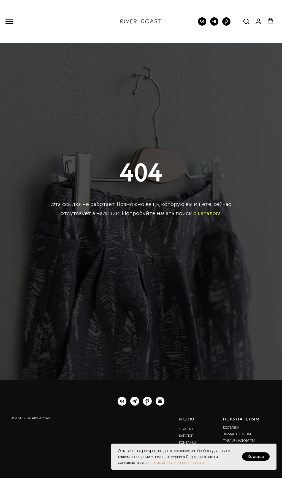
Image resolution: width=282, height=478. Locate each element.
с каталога (207, 264)
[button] (246, 21)
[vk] (202, 24)
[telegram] (214, 24)
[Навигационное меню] (9, 21)
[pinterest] (226, 24)
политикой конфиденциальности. (175, 462)
